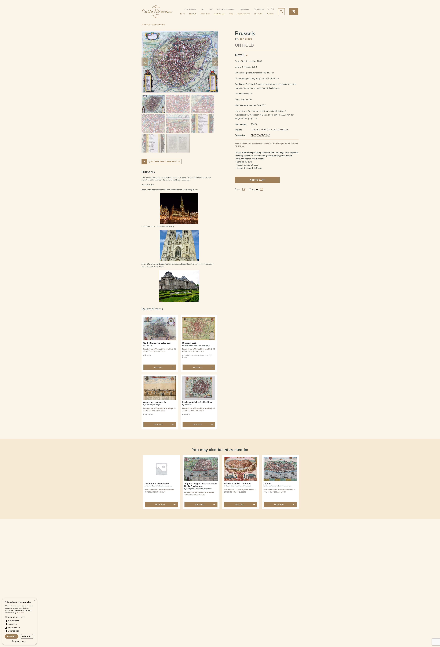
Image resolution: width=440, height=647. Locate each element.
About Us (193, 14)
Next (215, 62)
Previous (145, 62)
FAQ (202, 9)
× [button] (34, 600)
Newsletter (258, 14)
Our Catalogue (219, 14)
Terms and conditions (226, 9)
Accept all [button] (11, 636)
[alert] (19, 621)
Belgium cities (281, 130)
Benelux (266, 130)
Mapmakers (205, 14)
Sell (210, 9)
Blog (231, 14)
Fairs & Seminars (243, 14)
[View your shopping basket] (293, 11)
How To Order (190, 9)
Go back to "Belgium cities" (154, 25)
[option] (161, 483)
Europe (255, 130)
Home (182, 14)
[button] (19, 641)
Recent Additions (260, 135)
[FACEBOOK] (268, 9)
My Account (244, 9)
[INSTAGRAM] (272, 9)
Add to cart (257, 180)
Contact (270, 14)
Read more (20, 613)
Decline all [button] (27, 636)
